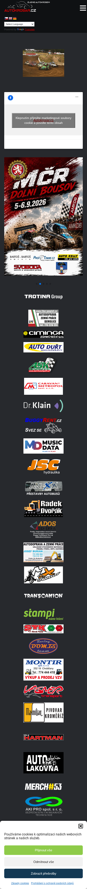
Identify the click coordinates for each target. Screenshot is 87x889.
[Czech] (6, 18)
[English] (10, 18)
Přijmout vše (43, 850)
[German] (14, 18)
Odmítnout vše (43, 862)
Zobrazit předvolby (43, 873)
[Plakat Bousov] (43, 279)
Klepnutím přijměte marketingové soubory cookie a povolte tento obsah (43, 120)
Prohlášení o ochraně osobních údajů (52, 883)
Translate (30, 29)
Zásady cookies (20, 883)
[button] (81, 826)
